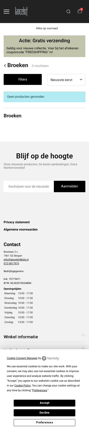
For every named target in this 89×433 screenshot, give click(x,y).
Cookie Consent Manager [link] (22, 358)
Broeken (17, 65)
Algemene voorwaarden (21, 229)
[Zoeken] (68, 11)
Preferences (44, 422)
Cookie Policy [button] (22, 385)
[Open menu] (6, 11)
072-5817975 (11, 263)
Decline (44, 412)
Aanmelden (69, 186)
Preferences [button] (39, 390)
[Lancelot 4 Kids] (22, 11)
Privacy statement (17, 222)
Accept (44, 402)
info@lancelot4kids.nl (16, 259)
